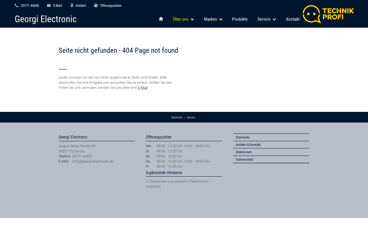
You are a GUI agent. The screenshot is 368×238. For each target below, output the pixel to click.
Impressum (244, 152)
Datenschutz (244, 159)
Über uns (180, 19)
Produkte (240, 19)
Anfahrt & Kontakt (248, 145)
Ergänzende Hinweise (164, 172)
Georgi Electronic (46, 19)
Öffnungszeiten (111, 5)
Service (263, 19)
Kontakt (293, 19)
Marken (210, 19)
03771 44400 (30, 5)
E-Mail (57, 5)
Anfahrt (81, 5)
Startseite (243, 137)
